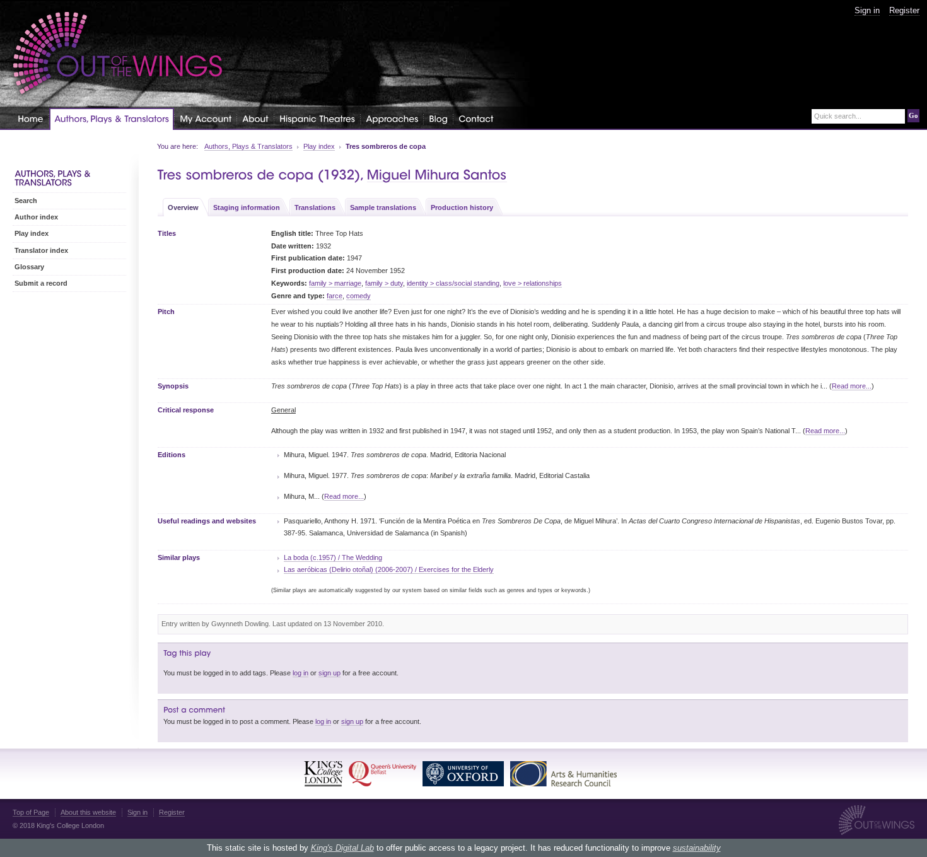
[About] (255, 118)
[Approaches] (392, 118)
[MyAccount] (205, 118)
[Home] (31, 118)
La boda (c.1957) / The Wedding (333, 557)
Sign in (867, 10)
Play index (319, 146)
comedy (358, 296)
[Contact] (475, 118)
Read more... (852, 386)
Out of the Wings (118, 53)
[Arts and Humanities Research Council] (563, 773)
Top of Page (31, 812)
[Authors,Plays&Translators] (111, 119)
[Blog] (438, 118)
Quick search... (837, 116)
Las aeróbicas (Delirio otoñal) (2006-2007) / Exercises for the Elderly (389, 569)
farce (334, 296)
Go (913, 115)
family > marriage (335, 283)
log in (300, 673)
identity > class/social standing (453, 283)
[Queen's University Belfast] (382, 773)
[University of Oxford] (463, 773)
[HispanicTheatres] (317, 118)
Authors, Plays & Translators (248, 146)
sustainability (697, 848)
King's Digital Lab (342, 848)
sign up (329, 673)
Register (904, 10)
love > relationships (532, 283)
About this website (88, 812)
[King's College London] (323, 773)
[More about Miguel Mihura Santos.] (437, 175)
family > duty (384, 283)
